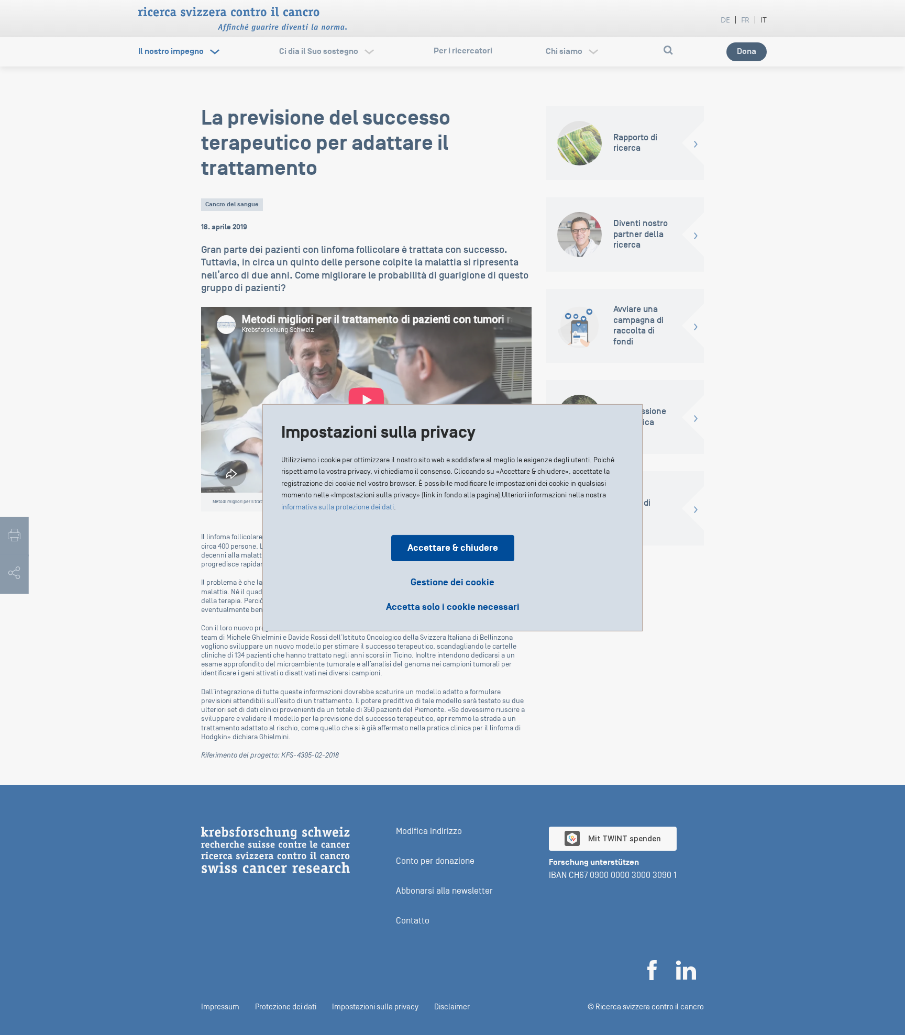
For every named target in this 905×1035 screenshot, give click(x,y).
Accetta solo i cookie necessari (453, 607)
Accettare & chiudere (452, 547)
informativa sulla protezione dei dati (337, 507)
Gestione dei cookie (452, 581)
